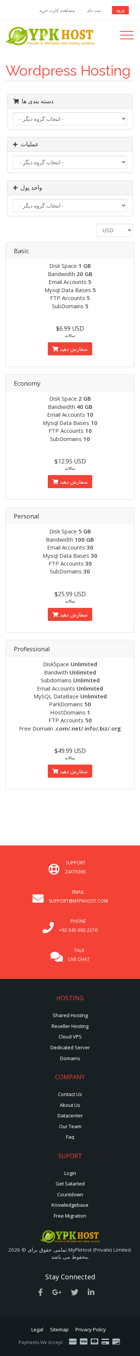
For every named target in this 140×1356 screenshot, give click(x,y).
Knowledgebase (70, 1205)
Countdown (70, 1194)
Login (70, 1173)
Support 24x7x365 (75, 867)
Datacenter (70, 1115)
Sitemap (59, 1329)
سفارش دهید (73, 348)
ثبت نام (94, 10)
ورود (120, 10)
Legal (37, 1329)
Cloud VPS (70, 1036)
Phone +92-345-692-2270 (78, 925)
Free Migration (70, 1215)
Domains (70, 1058)
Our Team (70, 1126)
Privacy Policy (90, 1329)
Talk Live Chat (79, 954)
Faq (70, 1136)
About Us (70, 1105)
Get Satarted (70, 1183)
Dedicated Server (70, 1047)
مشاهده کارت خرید (57, 10)
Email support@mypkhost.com (78, 896)
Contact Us (70, 1094)
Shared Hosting (70, 1015)
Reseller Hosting (70, 1026)
